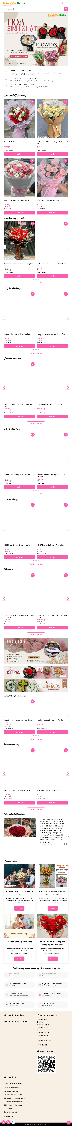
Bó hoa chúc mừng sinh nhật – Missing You (18, 264)
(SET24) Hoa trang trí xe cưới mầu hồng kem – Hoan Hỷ (19, 616)
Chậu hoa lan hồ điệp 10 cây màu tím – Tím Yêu (51, 405)
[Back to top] (68, 1122)
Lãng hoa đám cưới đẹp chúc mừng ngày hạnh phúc (52, 943)
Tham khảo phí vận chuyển (13, 1102)
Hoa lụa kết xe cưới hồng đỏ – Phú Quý (50, 720)
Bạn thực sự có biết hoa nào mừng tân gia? (52, 892)
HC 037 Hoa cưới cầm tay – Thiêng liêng (50, 545)
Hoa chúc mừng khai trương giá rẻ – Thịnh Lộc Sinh (51, 335)
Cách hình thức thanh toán (13, 1105)
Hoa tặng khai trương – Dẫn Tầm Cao (17, 334)
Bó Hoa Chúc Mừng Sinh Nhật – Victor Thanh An (52, 143)
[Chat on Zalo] (13, 1122)
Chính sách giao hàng (11, 1091)
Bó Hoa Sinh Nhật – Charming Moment (17, 142)
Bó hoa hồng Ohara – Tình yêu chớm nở (50, 200)
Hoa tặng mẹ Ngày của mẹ (19, 941)
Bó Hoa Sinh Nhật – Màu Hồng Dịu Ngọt (18, 200)
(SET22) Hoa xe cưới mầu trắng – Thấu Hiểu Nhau (52, 616)
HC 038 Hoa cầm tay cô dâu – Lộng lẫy (17, 545)
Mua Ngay (19, 154)
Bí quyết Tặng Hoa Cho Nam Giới (19, 892)
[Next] (68, 837)
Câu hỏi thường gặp (11, 1112)
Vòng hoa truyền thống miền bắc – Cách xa (51, 790)
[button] (68, 247)
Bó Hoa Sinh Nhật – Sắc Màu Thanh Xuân (51, 264)
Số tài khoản (8, 1108)
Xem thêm (19, 908)
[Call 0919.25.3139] (8, 1122)
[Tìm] (66, 9)
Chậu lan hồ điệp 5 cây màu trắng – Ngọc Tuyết (18, 405)
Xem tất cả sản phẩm (36, 283)
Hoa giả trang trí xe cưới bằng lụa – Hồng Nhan (18, 721)
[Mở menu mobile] (66, 3)
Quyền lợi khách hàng (11, 1088)
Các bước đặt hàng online (13, 1095)
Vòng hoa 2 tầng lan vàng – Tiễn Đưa (17, 790)
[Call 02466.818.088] (3, 1122)
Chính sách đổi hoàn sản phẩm (14, 1098)
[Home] (14, 3)
